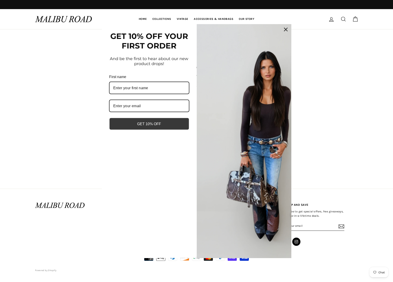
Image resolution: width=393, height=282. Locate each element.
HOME (143, 18)
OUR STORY (246, 18)
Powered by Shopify (45, 270)
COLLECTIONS (161, 18)
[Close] (285, 29)
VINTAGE (182, 18)
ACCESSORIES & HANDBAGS (213, 18)
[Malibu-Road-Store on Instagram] (296, 242)
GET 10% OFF (149, 124)
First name (117, 77)
